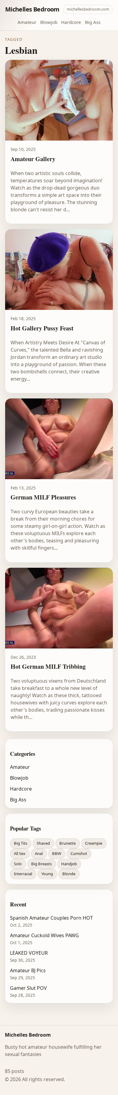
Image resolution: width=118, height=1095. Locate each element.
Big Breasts (41, 863)
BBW (56, 853)
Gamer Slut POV (28, 988)
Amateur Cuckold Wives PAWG (44, 935)
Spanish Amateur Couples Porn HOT (51, 918)
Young (47, 873)
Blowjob (48, 22)
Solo (18, 863)
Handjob (69, 863)
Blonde (68, 873)
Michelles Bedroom (32, 9)
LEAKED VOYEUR (29, 953)
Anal (39, 853)
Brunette (67, 843)
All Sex (19, 853)
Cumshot (78, 853)
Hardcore (71, 22)
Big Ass (92, 22)
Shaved (43, 843)
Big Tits (20, 843)
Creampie (93, 843)
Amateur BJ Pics (28, 970)
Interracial (23, 873)
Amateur (27, 22)
